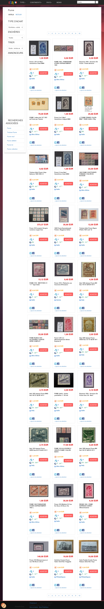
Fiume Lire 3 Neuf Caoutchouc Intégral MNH (62, 118)
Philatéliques (60, 577)
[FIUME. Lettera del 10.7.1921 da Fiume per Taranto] (39, 104)
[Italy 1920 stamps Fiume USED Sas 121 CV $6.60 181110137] (88, 324)
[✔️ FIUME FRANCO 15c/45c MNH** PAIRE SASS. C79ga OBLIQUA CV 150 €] (88, 104)
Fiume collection (12, 149)
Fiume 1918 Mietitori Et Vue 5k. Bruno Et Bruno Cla (63, 505)
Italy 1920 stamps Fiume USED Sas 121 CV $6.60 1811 (88, 338)
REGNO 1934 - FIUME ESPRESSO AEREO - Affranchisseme (86, 505)
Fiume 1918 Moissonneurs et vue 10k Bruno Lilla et (38, 561)
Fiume (9, 128)
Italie (33, 79)
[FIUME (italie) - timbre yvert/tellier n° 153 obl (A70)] (63, 380)
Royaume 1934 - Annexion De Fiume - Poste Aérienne (88, 62)
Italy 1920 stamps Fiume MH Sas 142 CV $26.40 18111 (88, 449)
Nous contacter (34, 607)
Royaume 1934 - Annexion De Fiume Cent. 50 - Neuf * (88, 394)
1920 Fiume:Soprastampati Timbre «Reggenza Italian (62, 229)
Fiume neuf (10, 136)
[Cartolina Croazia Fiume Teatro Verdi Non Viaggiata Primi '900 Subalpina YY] (63, 546)
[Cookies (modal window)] (3, 605)
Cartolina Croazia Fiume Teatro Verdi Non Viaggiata (62, 561)
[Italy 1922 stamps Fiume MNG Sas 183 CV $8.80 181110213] (39, 380)
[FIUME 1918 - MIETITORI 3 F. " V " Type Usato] (39, 269)
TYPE (22, 2)
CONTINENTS (35, 2)
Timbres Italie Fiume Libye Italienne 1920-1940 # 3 (37, 173)
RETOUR (19, 15)
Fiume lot (10, 145)
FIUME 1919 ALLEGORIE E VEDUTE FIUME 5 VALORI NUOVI (62, 450)
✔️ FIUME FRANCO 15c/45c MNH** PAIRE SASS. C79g (87, 118)
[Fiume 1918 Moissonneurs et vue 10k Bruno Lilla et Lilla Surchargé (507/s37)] (39, 546)
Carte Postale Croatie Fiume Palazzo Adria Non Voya (88, 561)
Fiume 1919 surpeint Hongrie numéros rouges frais (38, 229)
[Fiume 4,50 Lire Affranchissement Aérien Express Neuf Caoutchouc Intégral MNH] (63, 324)
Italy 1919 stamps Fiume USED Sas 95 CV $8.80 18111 (38, 449)
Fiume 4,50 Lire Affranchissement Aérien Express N (62, 339)
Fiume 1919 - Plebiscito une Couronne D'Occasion (63, 284)
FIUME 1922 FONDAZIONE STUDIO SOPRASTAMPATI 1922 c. (37, 505)
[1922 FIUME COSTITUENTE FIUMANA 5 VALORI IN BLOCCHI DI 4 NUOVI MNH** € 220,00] (88, 158)
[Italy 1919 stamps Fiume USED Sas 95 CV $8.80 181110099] (39, 435)
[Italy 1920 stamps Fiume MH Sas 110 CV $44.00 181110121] (88, 269)
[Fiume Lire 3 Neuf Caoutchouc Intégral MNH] (63, 104)
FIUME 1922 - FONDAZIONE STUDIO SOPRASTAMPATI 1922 (63, 63)
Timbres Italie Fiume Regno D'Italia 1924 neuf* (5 (88, 229)
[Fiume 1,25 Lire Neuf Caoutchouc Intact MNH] (39, 48)
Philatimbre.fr (33, 603)
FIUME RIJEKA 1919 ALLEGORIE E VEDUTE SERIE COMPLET (36, 339)
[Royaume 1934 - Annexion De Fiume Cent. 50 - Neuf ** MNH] (89, 380)
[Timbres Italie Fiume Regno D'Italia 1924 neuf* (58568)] (88, 214)
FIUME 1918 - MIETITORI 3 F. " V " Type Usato (38, 284)
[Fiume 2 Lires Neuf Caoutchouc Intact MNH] (63, 159)
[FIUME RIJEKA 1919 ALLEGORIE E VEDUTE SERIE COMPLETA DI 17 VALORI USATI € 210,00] (39, 324)
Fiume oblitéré (11, 141)
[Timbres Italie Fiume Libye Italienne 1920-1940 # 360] (39, 159)
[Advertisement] (15, 87)
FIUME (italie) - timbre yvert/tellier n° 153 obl (61, 394)
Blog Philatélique (43, 607)
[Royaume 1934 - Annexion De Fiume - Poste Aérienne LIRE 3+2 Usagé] (89, 48)
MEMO (59, 2)
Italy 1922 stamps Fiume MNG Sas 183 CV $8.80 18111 (38, 394)
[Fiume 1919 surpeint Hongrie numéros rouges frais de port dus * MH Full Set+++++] (39, 214)
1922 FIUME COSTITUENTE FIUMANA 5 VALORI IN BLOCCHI (87, 174)
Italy (82, 300)
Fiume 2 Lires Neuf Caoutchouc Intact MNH (61, 173)
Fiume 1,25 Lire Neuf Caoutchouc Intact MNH (36, 62)
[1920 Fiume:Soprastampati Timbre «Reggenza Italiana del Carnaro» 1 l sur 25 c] (63, 214)
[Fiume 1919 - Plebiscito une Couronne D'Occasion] (63, 269)
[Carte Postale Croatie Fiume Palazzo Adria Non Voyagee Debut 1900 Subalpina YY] (88, 546)
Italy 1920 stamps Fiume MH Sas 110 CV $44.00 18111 (88, 284)
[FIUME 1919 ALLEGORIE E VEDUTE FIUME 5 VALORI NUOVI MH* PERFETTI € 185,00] (64, 435)
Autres (58, 300)
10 (79, 33)
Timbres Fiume (12, 132)
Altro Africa (60, 79)
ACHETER (43, 73)
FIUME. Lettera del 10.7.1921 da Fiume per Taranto (38, 118)
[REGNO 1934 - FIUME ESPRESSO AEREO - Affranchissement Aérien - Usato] (89, 491)
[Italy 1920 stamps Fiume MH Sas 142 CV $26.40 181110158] (89, 435)
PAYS (48, 2)
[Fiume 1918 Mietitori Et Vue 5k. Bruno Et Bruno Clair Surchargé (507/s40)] (63, 491)
